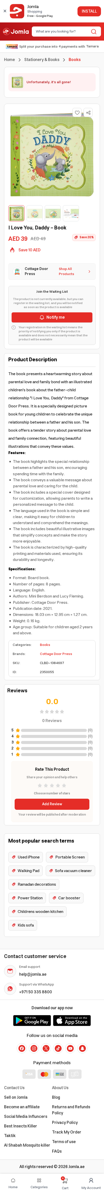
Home (9, 59)
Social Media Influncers (25, 1117)
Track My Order (66, 1132)
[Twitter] (46, 1048)
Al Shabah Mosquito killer (27, 1145)
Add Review (52, 804)
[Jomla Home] (16, 31)
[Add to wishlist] (77, 112)
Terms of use (64, 1142)
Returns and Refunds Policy (71, 1110)
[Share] (88, 112)
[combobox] (62, 31)
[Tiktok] (58, 1048)
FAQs (57, 1151)
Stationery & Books (41, 59)
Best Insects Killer (20, 1126)
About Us (60, 1088)
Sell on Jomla (16, 1097)
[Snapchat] (82, 1048)
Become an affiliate (22, 1107)
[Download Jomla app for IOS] (72, 1020)
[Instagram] (34, 1048)
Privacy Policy (65, 1123)
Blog (56, 1097)
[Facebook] (22, 1048)
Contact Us (14, 1088)
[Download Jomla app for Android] (32, 1020)
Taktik (10, 1136)
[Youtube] (70, 1048)
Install (89, 11)
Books (45, 645)
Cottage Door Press (56, 654)
